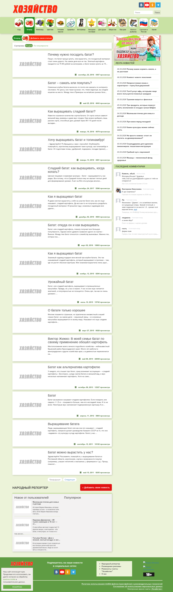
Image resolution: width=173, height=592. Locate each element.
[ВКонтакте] (141, 4)
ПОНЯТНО (17, 587)
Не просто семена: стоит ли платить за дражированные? (134, 136)
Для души (102, 29)
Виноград (39, 29)
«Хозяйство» (156, 589)
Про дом (123, 29)
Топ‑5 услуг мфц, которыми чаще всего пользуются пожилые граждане (137, 92)
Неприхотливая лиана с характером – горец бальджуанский (133, 84)
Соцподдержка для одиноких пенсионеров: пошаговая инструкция (135, 144)
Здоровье (71, 29)
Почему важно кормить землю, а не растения (136, 70)
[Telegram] (158, 4)
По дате (29, 45)
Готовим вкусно (60, 30)
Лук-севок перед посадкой (134, 121)
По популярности (41, 45)
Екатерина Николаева (131, 189)
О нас (104, 573)
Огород (29, 29)
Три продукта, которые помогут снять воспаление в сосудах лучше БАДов (136, 106)
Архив (154, 29)
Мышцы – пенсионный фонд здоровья (134, 158)
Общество (112, 29)
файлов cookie (9, 579)
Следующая (70, 479)
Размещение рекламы (111, 566)
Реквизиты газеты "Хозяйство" (110, 569)
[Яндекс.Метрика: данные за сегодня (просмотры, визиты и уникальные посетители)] (151, 562)
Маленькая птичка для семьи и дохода (136, 114)
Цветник (50, 29)
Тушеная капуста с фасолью (134, 99)
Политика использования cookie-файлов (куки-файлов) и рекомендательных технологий (122, 583)
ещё (135, 209)
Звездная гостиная (91, 30)
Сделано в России (144, 30)
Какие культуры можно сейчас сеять (135, 128)
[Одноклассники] (152, 4)
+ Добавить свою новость (96, 487)
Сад (19, 29)
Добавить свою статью (41, 38)
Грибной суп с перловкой (133, 152)
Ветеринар (81, 29)
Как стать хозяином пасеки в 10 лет (135, 183)
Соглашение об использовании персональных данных (137, 586)
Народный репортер (111, 563)
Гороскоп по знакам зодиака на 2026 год (136, 194)
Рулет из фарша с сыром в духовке (134, 223)
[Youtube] (146, 4)
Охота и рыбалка (133, 30)
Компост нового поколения (134, 77)
